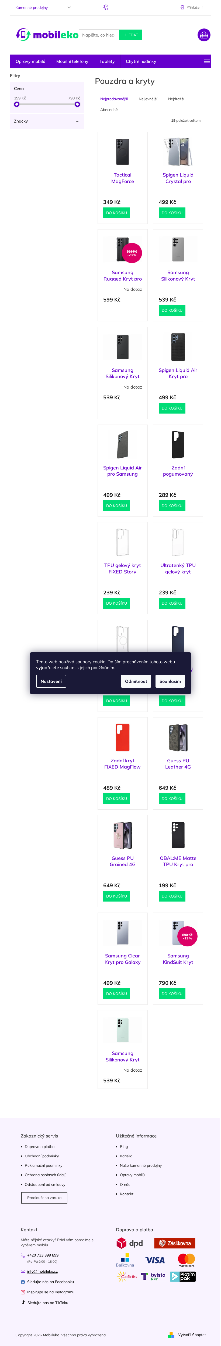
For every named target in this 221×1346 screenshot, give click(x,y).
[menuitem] (30, 61)
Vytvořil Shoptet (192, 1334)
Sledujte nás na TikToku (47, 1302)
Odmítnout (136, 681)
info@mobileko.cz (42, 1271)
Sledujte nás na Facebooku (50, 1281)
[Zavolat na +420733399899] (111, 7)
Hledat (130, 35)
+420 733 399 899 (42, 1255)
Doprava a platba (39, 1146)
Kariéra (126, 1156)
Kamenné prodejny (31, 7)
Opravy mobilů (132, 1174)
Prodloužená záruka (44, 1197)
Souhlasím (170, 681)
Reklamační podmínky (43, 1165)
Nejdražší (176, 98)
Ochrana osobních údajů (46, 1174)
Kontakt (126, 1193)
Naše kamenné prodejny (141, 1165)
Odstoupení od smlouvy (45, 1184)
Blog (124, 1146)
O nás (125, 1184)
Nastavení (51, 681)
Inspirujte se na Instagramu (50, 1292)
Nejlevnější (148, 98)
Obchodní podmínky (42, 1156)
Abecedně (109, 109)
